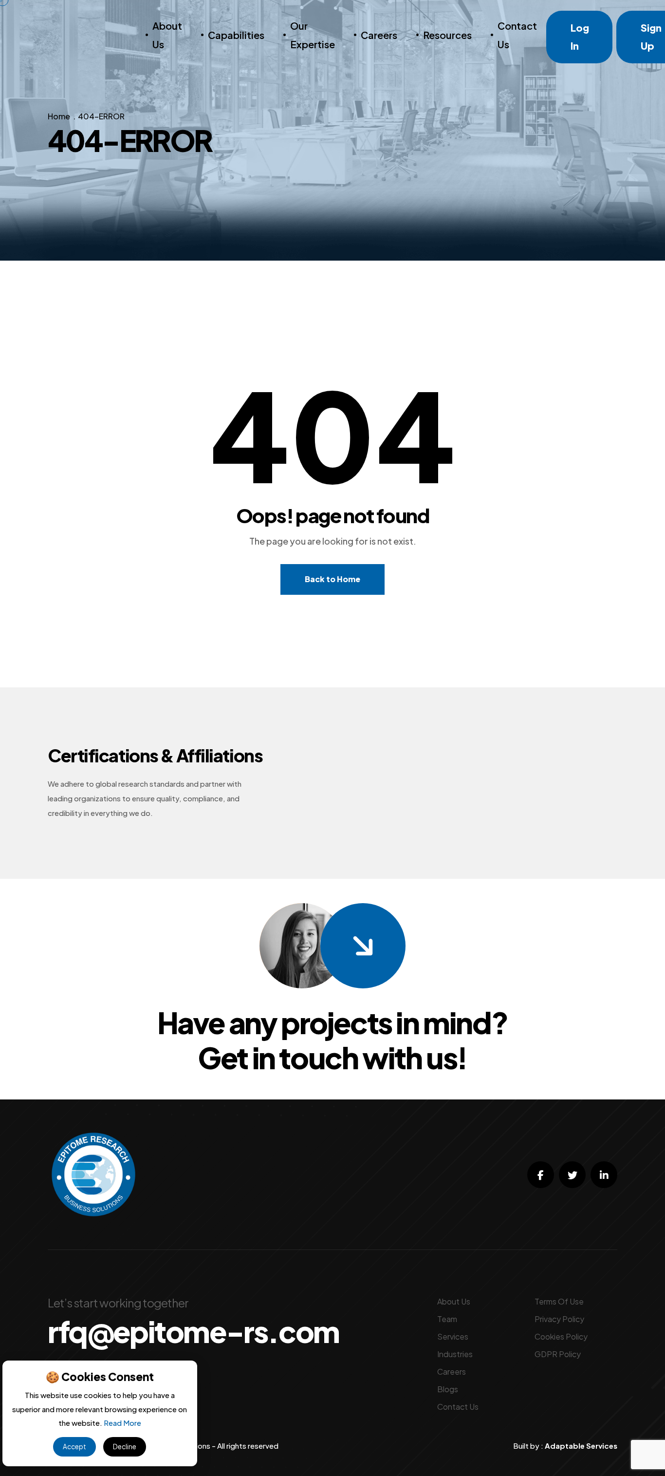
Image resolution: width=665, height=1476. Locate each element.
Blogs (447, 1389)
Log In (580, 36)
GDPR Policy (558, 1354)
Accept (74, 1446)
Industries (455, 1354)
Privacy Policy (559, 1319)
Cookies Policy (561, 1336)
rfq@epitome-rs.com (193, 1331)
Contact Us (517, 34)
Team (447, 1319)
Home (59, 116)
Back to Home (332, 579)
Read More (122, 1422)
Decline (124, 1446)
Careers (379, 35)
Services (452, 1336)
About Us (167, 34)
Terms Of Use (559, 1301)
